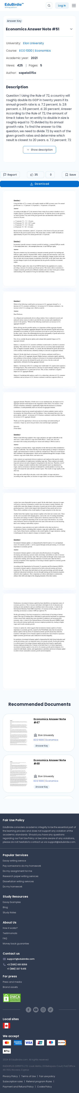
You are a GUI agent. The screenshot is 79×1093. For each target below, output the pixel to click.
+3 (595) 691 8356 (17, 964)
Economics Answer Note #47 (50, 721)
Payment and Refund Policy (18, 1086)
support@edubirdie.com (61, 842)
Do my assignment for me (17, 871)
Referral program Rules (39, 1081)
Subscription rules (13, 1081)
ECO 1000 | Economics (35, 50)
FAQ (5, 938)
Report (12, 175)
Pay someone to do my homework (22, 865)
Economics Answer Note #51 (32, 29)
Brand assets (10, 987)
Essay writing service (14, 860)
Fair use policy (47, 1076)
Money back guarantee (16, 943)
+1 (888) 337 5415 (16, 968)
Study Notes (9, 912)
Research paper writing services (20, 876)
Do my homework (12, 886)
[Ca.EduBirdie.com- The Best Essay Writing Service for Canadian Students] (6, 1027)
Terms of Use (28, 1076)
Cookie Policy (44, 1086)
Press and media (12, 981)
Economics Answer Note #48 (50, 762)
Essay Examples (12, 902)
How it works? (10, 928)
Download (42, 184)
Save (72, 175)
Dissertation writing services (18, 881)
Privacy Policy (10, 1076)
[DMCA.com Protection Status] (39, 998)
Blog (5, 907)
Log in (62, 5)
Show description (42, 150)
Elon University (33, 43)
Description (17, 87)
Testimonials (10, 933)
